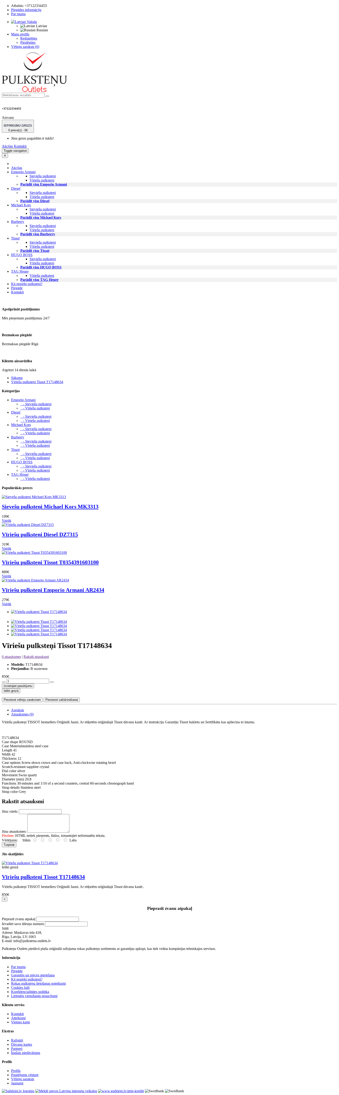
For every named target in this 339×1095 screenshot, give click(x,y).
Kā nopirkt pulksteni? (26, 284)
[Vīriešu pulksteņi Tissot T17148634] (39, 612)
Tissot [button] (15, 238)
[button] (24, 22)
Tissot (15, 450)
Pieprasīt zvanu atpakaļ (18, 919)
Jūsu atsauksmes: (14, 831)
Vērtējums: (10, 840)
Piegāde (17, 288)
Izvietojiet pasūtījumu (18, 686)
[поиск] (47, 96)
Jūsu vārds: (10, 811)
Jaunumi (17, 1083)
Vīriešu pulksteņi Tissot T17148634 (37, 382)
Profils (16, 1071)
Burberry (17, 437)
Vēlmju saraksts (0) (25, 47)
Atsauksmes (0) (22, 714)
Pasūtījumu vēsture (25, 1075)
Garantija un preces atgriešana (33, 975)
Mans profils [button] (20, 34)
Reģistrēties (28, 38)
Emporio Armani (23, 400)
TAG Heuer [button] (20, 271)
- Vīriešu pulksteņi (35, 408)
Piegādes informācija (26, 10)
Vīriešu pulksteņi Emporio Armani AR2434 (53, 590)
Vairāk (6, 521)
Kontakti (20, 146)
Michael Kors (21, 425)
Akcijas (7, 146)
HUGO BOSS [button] (22, 255)
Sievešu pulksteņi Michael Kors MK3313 (50, 507)
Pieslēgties (28, 42)
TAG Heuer (20, 474)
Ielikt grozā (11, 690)
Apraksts (17, 710)
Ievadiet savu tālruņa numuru (23, 924)
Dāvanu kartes (21, 1044)
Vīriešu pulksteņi (42, 180)
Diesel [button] (15, 188)
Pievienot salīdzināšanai (61, 699)
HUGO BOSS (22, 462)
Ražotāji (17, 1040)
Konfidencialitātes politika (30, 992)
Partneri (16, 1049)
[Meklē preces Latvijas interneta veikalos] (18, 1091)
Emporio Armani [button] (23, 172)
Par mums (18, 14)
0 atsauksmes (11, 657)
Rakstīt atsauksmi (36, 657)
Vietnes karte (20, 1022)
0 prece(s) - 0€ (18, 128)
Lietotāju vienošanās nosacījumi (34, 996)
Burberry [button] (17, 222)
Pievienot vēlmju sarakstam (22, 699)
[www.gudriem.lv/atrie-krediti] (121, 1091)
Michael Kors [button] (21, 205)
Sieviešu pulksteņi (43, 176)
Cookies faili (20, 988)
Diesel (15, 412)
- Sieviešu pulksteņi (35, 404)
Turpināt (9, 845)
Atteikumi (18, 1018)
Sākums (17, 378)
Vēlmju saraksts (22, 1079)
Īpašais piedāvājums (25, 1053)
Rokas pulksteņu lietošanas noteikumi (38, 983)
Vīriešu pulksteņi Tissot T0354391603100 (50, 562)
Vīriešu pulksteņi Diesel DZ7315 (40, 534)
